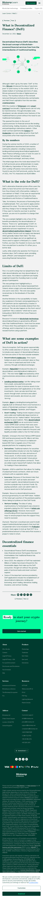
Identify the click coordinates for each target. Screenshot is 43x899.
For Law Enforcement (8, 663)
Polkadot (36, 527)
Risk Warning (21, 785)
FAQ (3, 673)
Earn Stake (25, 656)
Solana (27, 131)
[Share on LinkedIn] (24, 594)
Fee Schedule (6, 669)
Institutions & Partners (9, 685)
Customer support (27, 715)
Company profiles (26, 8)
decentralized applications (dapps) (16, 231)
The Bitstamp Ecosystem (10, 692)
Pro (3, 696)
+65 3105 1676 (26, 742)
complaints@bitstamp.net (30, 729)
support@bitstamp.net (29, 725)
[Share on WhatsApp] (31, 594)
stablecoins (21, 358)
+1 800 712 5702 (26, 735)
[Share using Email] (18, 594)
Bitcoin (9, 86)
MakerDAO (14, 369)
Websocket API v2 (27, 689)
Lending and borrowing (13, 382)
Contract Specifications (27, 870)
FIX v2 (23, 692)
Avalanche (6, 133)
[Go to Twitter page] (16, 759)
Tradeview (25, 652)
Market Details (26, 702)
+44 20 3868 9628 (27, 732)
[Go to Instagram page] (26, 759)
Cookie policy (33, 882)
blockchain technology (29, 319)
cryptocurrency (8, 103)
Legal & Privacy (6, 656)
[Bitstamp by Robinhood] (10, 3)
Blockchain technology (10, 8)
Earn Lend (25, 659)
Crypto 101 (38, 8)
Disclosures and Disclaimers (11, 666)
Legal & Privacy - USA (8, 659)
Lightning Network (27, 699)
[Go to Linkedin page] (19, 759)
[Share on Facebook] (27, 594)
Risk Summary (32, 785)
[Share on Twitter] (21, 594)
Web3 (19, 34)
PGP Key (24, 696)
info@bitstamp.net (27, 718)
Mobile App (25, 649)
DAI (21, 374)
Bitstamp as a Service (8, 689)
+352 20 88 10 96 (27, 739)
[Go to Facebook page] (23, 759)
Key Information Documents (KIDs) (28, 871)
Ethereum (22, 106)
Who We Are (6, 649)
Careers (4, 652)
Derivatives (25, 663)
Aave (12, 402)
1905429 (33, 847)
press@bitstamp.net (28, 722)
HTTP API (24, 685)
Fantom (14, 409)
